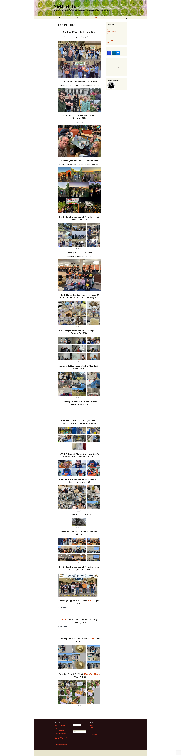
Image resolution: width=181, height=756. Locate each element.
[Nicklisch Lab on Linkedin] (114, 53)
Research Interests (69, 18)
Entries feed (92, 729)
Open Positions (106, 18)
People (60, 18)
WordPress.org (93, 734)
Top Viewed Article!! (59, 741)
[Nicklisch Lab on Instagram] (109, 53)
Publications (80, 18)
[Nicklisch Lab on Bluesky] (118, 53)
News (55, 18)
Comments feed (93, 732)
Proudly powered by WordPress (60, 753)
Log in (91, 727)
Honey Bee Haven (92, 674)
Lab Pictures (97, 17)
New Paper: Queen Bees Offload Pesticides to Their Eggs (60, 727)
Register (92, 725)
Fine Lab (64, 619)
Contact (114, 18)
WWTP (90, 600)
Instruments (88, 18)
